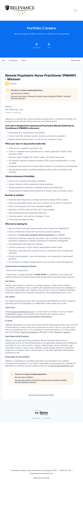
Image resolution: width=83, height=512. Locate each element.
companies (13, 60)
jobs (3, 60)
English (58, 332)
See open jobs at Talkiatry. (20, 93)
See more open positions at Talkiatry (41, 395)
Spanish (66, 332)
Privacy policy (36, 418)
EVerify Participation (29, 332)
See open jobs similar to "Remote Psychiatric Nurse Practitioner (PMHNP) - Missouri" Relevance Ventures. (41, 97)
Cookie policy (47, 418)
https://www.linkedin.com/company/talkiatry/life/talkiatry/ (28, 316)
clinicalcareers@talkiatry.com (22, 312)
